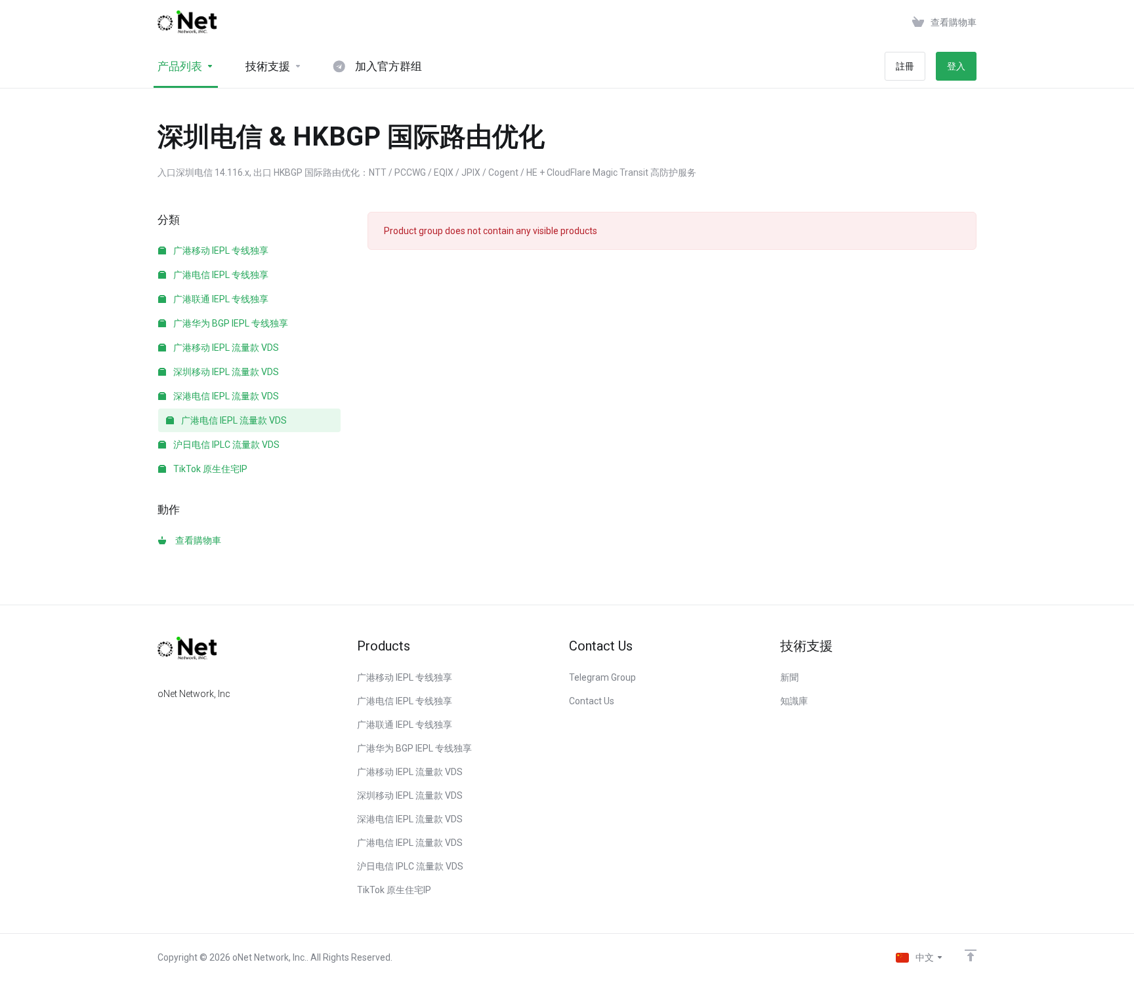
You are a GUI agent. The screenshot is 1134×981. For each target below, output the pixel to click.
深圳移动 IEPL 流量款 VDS (225, 372)
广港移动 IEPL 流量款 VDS (225, 347)
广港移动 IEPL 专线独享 (219, 250)
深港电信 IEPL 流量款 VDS (225, 396)
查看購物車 (196, 540)
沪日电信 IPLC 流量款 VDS (225, 444)
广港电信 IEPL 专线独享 (219, 275)
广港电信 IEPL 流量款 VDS (233, 420)
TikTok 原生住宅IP (209, 469)
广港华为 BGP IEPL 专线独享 (229, 323)
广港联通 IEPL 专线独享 (219, 299)
